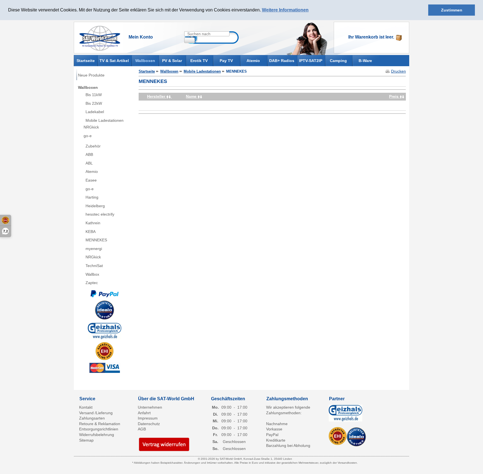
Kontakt (86, 407)
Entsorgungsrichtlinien (98, 429)
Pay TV (226, 60)
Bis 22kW (94, 103)
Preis (394, 96)
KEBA (91, 231)
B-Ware (365, 60)
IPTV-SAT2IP (310, 60)
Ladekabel (95, 111)
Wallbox (92, 274)
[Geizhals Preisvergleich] (104, 330)
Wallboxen (145, 60)
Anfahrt (144, 413)
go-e (88, 136)
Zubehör (93, 146)
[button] (310, 10)
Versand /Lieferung (96, 413)
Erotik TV (199, 60)
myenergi (94, 248)
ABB (89, 154)
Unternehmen (150, 407)
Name (192, 96)
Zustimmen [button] (451, 10)
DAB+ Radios (281, 60)
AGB (142, 429)
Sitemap (86, 440)
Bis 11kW (94, 94)
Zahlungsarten (92, 418)
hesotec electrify (100, 214)
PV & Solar (172, 60)
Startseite (86, 60)
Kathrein (93, 223)
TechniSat (94, 265)
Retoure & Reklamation (99, 423)
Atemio (253, 60)
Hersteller (156, 96)
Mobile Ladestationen (105, 120)
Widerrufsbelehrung (96, 434)
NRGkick (91, 127)
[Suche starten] (189, 40)
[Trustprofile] (104, 351)
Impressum (148, 418)
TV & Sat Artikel (114, 60)
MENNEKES (96, 240)
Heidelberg (95, 206)
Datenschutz (149, 423)
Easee (91, 180)
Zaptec (92, 282)
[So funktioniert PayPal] (105, 293)
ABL (89, 163)
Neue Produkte (91, 75)
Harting (92, 197)
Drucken (398, 71)
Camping (338, 60)
